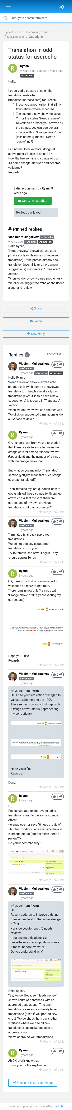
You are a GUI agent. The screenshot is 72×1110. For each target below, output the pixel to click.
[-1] (60, 364)
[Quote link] (13, 691)
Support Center (12, 32)
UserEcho (58, 1106)
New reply (37, 334)
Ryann (24, 66)
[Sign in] (62, 7)
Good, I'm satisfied (34, 201)
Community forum (37, 32)
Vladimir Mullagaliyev (23, 237)
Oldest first (54, 354)
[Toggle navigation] (8, 6)
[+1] (54, 364)
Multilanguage (16, 36)
